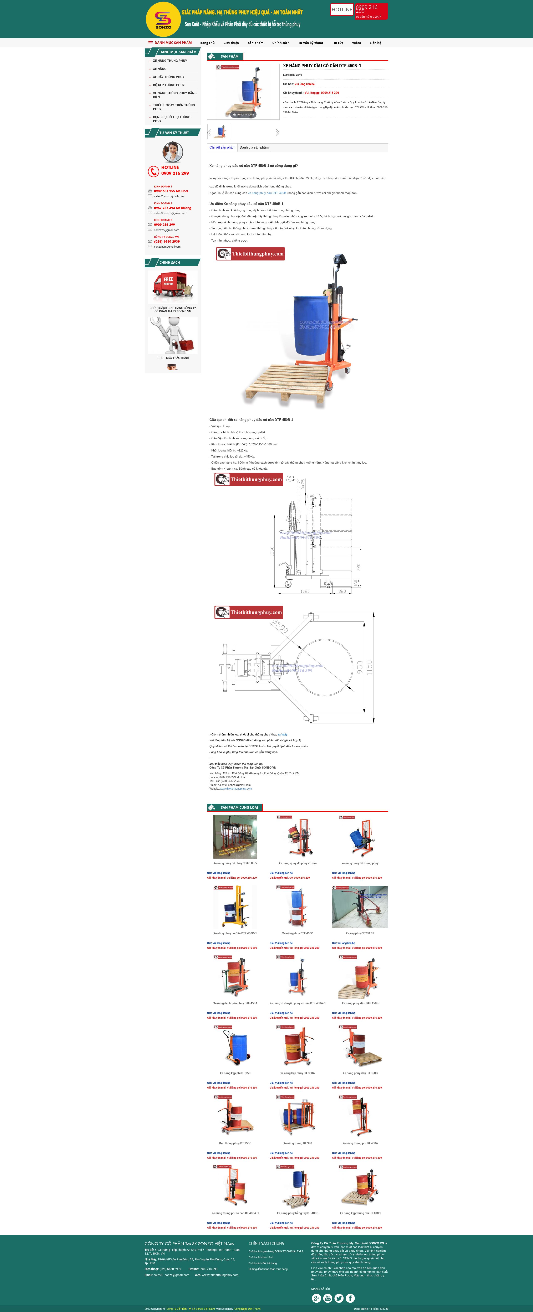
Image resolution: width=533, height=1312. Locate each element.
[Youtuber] (328, 1298)
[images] (316, 1298)
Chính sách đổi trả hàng (263, 1263)
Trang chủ (207, 43)
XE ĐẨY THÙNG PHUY (168, 77)
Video (356, 43)
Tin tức (337, 43)
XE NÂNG (159, 69)
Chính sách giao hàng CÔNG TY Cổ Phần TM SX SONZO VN (277, 1251)
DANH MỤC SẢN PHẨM (173, 42)
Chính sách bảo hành (261, 1257)
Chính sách (281, 43)
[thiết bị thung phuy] (350, 1298)
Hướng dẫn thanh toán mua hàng (268, 1269)
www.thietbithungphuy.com (236, 788)
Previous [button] (145, 318)
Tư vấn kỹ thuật (310, 43)
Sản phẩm (256, 43)
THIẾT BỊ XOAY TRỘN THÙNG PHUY (174, 107)
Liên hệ (375, 43)
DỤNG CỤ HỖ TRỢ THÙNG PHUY (171, 119)
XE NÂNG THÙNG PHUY (170, 61)
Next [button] (200, 318)
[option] (173, 290)
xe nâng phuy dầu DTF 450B (267, 193)
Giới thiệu (231, 43)
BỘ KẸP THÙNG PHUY (169, 85)
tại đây (283, 734)
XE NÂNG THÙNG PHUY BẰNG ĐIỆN (175, 95)
